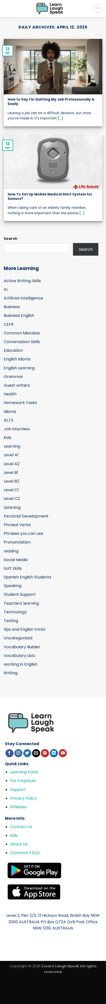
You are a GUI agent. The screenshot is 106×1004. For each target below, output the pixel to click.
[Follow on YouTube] (63, 753)
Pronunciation (17, 542)
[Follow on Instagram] (18, 753)
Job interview (17, 429)
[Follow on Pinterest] (45, 753)
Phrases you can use (23, 533)
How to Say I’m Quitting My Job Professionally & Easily (51, 101)
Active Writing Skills (22, 281)
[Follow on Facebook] (9, 753)
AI (5, 289)
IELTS (8, 420)
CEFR (9, 324)
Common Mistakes (22, 333)
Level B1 (11, 472)
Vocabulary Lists (19, 655)
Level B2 (11, 481)
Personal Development (26, 516)
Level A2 (11, 464)
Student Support (20, 594)
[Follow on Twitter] (27, 753)
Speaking (12, 586)
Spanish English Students (27, 577)
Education (13, 350)
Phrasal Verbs (17, 525)
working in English (20, 664)
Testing (11, 621)
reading (11, 551)
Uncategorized (18, 638)
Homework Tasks (20, 403)
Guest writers (17, 385)
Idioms (10, 411)
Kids (7, 437)
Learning (12, 446)
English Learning (19, 368)
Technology (15, 612)
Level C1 (11, 490)
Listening (12, 507)
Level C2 (12, 498)
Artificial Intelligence (23, 298)
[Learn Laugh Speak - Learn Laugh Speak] (50, 8)
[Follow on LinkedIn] (54, 753)
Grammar (13, 377)
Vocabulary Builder (22, 647)
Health (10, 394)
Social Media (16, 560)
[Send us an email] (36, 753)
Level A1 (11, 455)
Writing (11, 673)
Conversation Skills (22, 342)
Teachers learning (21, 603)
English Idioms (17, 359)
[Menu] (98, 9)
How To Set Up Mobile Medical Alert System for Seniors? (50, 196)
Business (12, 307)
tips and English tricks (24, 629)
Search (10, 238)
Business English (19, 315)
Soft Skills (13, 568)
